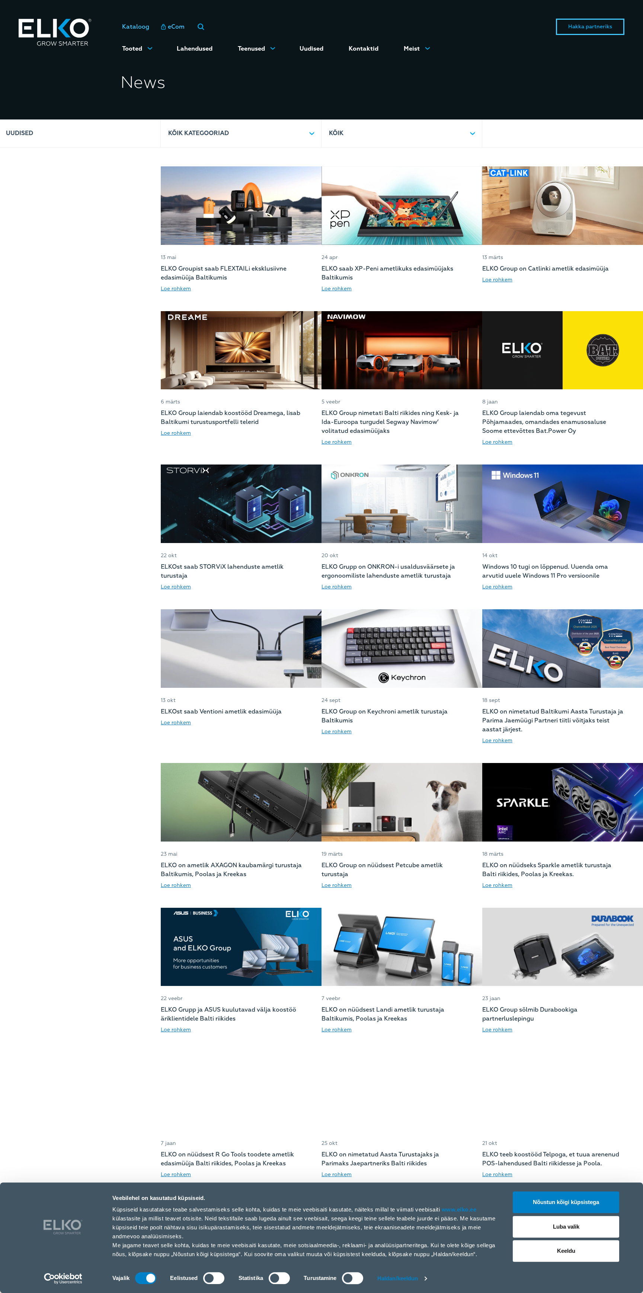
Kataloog (135, 27)
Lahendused (194, 48)
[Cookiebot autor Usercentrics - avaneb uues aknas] (63, 1278)
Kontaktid (363, 48)
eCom (176, 27)
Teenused (251, 48)
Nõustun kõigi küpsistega (566, 1202)
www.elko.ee (459, 1209)
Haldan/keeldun (397, 1278)
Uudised (311, 48)
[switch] (213, 1278)
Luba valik (566, 1226)
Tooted (132, 48)
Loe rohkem (176, 288)
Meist (412, 48)
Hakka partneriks (590, 26)
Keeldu (566, 1251)
